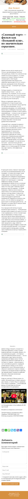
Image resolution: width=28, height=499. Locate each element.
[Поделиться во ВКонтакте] (6, 426)
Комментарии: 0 (20, 49)
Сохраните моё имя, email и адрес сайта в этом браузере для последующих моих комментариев (13, 478)
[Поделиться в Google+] (14, 426)
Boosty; (16, 16)
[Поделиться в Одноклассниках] (10, 426)
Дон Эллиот (14, 8)
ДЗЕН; (9, 18)
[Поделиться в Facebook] (2, 426)
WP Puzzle (16, 495)
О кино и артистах (12, 49)
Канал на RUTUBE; (8, 16)
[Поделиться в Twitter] (17, 426)
